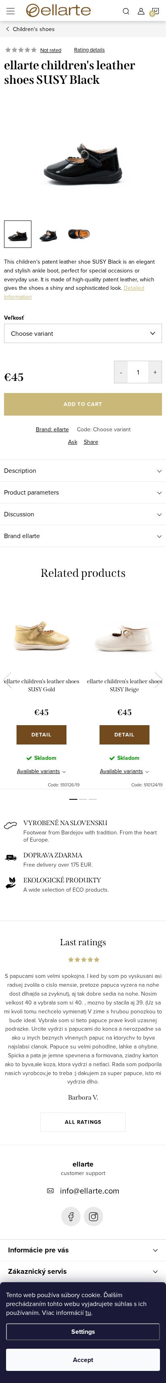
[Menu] (10, 10)
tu (88, 1312)
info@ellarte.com (89, 1190)
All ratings (83, 1122)
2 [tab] (83, 799)
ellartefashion (71, 1216)
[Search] (126, 10)
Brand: (52, 429)
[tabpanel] (41, 691)
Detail (41, 734)
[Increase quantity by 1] (155, 372)
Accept (83, 1359)
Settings (83, 1331)
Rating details (89, 50)
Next (159, 680)
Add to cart (83, 404)
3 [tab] (93, 799)
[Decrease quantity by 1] (121, 372)
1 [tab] (73, 799)
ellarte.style (93, 1216)
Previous (7, 680)
